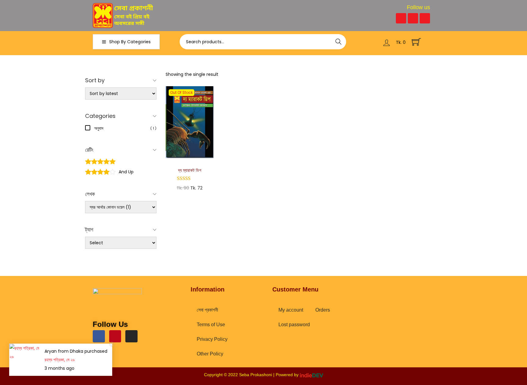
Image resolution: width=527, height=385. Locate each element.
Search (338, 42)
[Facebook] (401, 18)
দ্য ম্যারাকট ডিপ (189, 170)
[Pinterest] (413, 18)
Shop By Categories (130, 42)
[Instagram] (425, 18)
